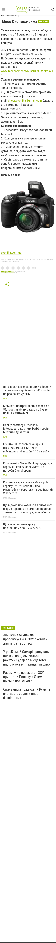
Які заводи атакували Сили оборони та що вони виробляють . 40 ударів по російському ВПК (27, 390)
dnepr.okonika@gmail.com (25, 100)
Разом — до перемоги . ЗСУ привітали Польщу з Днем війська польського (23, 676)
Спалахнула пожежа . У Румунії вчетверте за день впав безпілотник (26, 693)
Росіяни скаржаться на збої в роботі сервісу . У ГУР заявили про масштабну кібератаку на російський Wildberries (28, 488)
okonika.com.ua (11, 252)
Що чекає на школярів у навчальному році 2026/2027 (22, 526)
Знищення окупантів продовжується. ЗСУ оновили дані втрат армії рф (25, 639)
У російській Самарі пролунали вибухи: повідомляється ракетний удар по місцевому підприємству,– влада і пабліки (26, 658)
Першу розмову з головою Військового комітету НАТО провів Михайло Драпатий (26, 428)
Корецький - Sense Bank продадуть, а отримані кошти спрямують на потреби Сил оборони (27, 466)
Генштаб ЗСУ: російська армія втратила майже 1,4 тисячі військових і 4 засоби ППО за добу (26, 447)
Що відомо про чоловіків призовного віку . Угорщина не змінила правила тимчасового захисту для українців (27, 508)
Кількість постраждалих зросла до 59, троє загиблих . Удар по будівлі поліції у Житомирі (26, 409)
